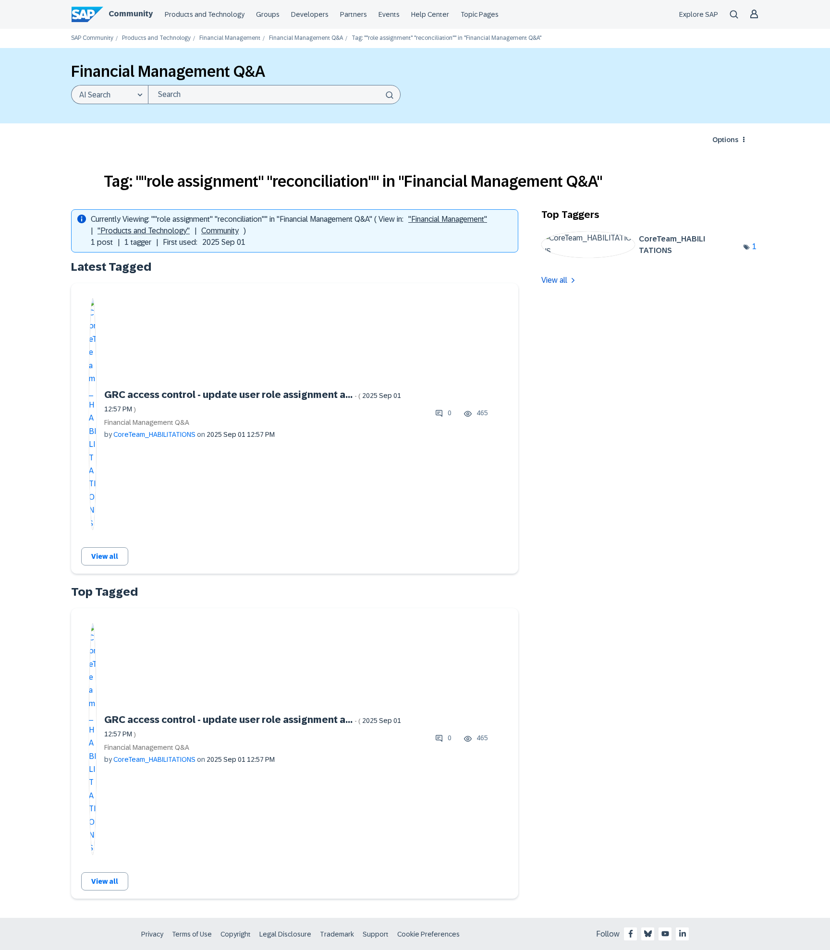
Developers (310, 14)
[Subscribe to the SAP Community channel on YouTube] (665, 934)
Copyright (235, 934)
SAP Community (92, 38)
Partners (353, 14)
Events (389, 14)
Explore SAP (698, 14)
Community (131, 14)
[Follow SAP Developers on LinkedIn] (682, 934)
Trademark (337, 934)
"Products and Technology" (144, 231)
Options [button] (725, 140)
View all (104, 556)
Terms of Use (192, 934)
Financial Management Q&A (306, 38)
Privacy (152, 934)
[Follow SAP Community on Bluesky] (648, 934)
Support (376, 934)
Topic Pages (480, 14)
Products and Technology (204, 14)
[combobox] (274, 94)
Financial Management (229, 38)
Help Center (430, 14)
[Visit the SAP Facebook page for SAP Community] (631, 934)
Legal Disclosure (285, 934)
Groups (268, 14)
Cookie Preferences (428, 934)
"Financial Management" (447, 219)
